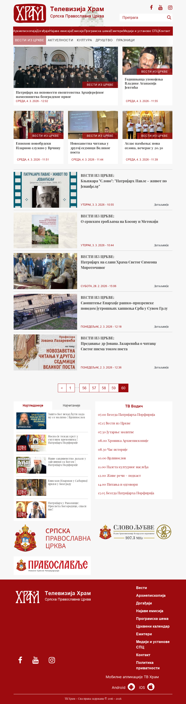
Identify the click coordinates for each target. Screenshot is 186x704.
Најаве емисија (60, 31)
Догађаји (43, 31)
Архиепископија (24, 31)
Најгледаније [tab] (33, 405)
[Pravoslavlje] (52, 565)
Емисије (78, 31)
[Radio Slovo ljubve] (133, 531)
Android (119, 687)
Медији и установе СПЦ (141, 31)
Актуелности (60, 40)
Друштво (104, 40)
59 (114, 388)
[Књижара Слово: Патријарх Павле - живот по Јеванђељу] (45, 190)
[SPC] (52, 538)
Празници (125, 40)
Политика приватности (148, 665)
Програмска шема (97, 31)
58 (104, 388)
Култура (84, 40)
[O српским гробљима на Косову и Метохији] (45, 230)
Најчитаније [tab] (71, 405)
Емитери (116, 31)
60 (123, 388)
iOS (142, 687)
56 (84, 388)
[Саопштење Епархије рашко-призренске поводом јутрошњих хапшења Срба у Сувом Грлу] (45, 312)
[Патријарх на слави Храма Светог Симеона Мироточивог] (45, 271)
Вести (141, 588)
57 (94, 388)
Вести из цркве (29, 40)
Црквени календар (153, 626)
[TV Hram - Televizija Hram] (59, 13)
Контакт (164, 31)
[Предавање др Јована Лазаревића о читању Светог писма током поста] (45, 352)
